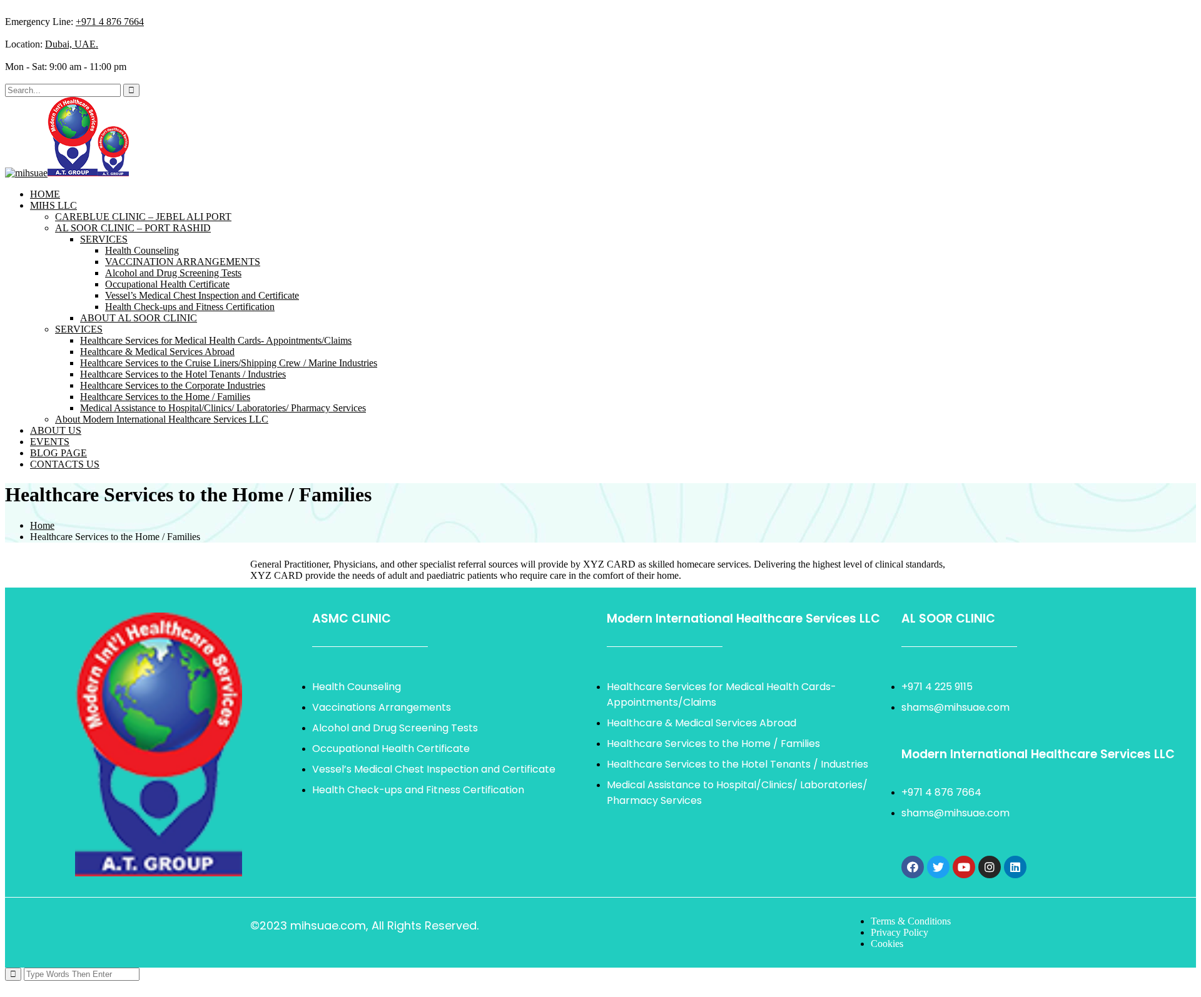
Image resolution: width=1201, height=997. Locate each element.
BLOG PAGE (58, 453)
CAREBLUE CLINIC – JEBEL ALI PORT (143, 216)
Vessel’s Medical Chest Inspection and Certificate (202, 295)
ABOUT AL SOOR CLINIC (138, 318)
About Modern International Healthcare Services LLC (161, 419)
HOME (45, 194)
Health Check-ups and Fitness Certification (190, 306)
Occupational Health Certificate (167, 284)
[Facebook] (912, 867)
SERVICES (104, 239)
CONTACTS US (64, 464)
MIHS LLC (53, 205)
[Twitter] (938, 867)
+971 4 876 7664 (110, 21)
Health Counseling (142, 250)
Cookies (887, 943)
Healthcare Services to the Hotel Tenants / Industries (183, 374)
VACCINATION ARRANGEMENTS (182, 261)
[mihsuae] (26, 173)
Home (42, 525)
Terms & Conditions (911, 921)
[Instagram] (989, 867)
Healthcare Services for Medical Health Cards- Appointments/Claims (216, 340)
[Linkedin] (1015, 867)
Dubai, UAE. (71, 44)
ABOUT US (55, 430)
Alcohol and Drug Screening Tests (173, 273)
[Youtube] (964, 867)
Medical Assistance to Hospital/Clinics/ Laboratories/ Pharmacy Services (223, 408)
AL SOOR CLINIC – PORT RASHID (133, 228)
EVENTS (49, 441)
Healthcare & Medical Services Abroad (157, 351)
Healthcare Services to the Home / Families (165, 396)
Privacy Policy (899, 932)
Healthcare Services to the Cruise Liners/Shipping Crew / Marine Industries (228, 363)
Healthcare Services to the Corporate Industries (172, 385)
